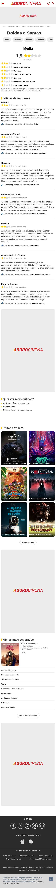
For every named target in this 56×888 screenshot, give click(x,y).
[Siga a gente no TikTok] (35, 826)
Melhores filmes (9, 407)
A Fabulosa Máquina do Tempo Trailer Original (14, 534)
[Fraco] (7, 67)
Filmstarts (23, 856)
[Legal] (7, 64)
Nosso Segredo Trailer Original (14, 463)
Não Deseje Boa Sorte (10, 675)
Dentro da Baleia (8, 707)
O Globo (17, 64)
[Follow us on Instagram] (28, 826)
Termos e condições (36, 868)
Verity (3, 684)
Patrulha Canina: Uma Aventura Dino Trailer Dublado (14, 499)
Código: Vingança (8, 670)
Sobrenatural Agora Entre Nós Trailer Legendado (42, 499)
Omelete (17, 78)
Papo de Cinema (20, 85)
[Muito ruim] (7, 82)
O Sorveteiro (6, 693)
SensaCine (42, 856)
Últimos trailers (28, 543)
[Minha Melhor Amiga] (10, 654)
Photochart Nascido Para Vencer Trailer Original (42, 534)
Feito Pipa (5, 703)
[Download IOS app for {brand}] (24, 841)
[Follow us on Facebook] (13, 826)
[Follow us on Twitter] (21, 826)
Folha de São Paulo (22, 74)
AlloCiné (6, 856)
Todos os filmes (13, 26)
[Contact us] (42, 826)
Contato (24, 868)
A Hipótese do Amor (9, 698)
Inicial (4, 26)
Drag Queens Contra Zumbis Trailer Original (42, 463)
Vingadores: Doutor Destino (12, 689)
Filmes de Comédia (26, 26)
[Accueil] (26, 3)
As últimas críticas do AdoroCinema (16, 403)
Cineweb (17, 71)
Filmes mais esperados (28, 716)
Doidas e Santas (39, 26)
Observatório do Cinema (24, 82)
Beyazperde (11, 859)
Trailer (23, 652)
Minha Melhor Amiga (29, 644)
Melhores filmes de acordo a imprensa (17, 410)
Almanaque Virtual (21, 67)
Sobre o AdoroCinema (11, 868)
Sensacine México (37, 859)
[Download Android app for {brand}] (32, 841)
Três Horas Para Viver (10, 679)
